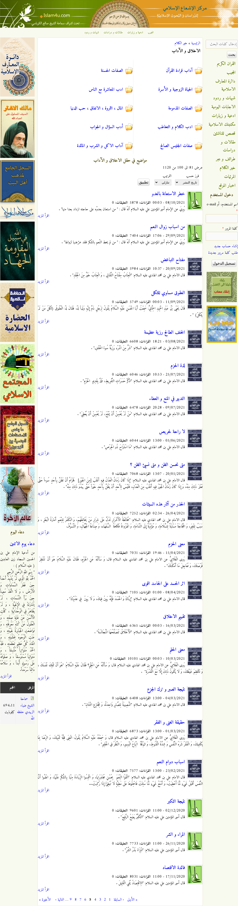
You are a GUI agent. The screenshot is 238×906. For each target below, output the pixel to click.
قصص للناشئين (224, 133)
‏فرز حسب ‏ (192, 176)
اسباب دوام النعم (171, 762)
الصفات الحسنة (112, 71)
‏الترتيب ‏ (166, 176)
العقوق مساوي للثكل (168, 293)
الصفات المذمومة (180, 108)
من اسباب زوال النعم (167, 227)
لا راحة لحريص (172, 432)
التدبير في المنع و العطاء (167, 399)
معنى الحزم (176, 544)
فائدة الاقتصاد (173, 868)
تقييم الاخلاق (174, 617)
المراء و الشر (175, 834)
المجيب (151, 32)
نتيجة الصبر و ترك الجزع (166, 689)
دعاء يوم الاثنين (22, 544)
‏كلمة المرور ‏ (230, 228)
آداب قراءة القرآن (179, 71)
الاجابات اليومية (223, 107)
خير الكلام (181, 43)
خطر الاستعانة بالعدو (168, 194)
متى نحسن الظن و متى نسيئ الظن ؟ (157, 465)
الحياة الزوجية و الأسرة (175, 89)
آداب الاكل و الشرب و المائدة (100, 146)
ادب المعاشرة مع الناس (106, 89)
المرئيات (229, 177)
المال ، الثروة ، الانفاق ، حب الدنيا (97, 108)
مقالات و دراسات (113, 32)
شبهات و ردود (91, 32)
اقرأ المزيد (43, 216)
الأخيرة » (45, 899)
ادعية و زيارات (135, 32)
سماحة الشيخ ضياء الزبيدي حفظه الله (25, 709)
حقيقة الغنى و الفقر (169, 722)
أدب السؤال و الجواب (106, 127)
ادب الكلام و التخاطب (175, 127)
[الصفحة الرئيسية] (119, 26)
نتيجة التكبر (176, 801)
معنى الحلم (177, 650)
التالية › (59, 899)
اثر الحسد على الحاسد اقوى (163, 584)
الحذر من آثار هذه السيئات (163, 504)
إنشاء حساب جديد (226, 246)
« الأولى (132, 899)
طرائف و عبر (225, 159)
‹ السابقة (119, 899)
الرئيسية (195, 43)
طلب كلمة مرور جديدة (223, 253)
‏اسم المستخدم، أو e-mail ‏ (222, 207)
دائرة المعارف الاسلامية (225, 85)
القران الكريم (226, 64)
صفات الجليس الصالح (176, 146)
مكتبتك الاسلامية (222, 125)
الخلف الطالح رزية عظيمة (164, 332)
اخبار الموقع (226, 186)
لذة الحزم (178, 366)
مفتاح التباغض (173, 260)
